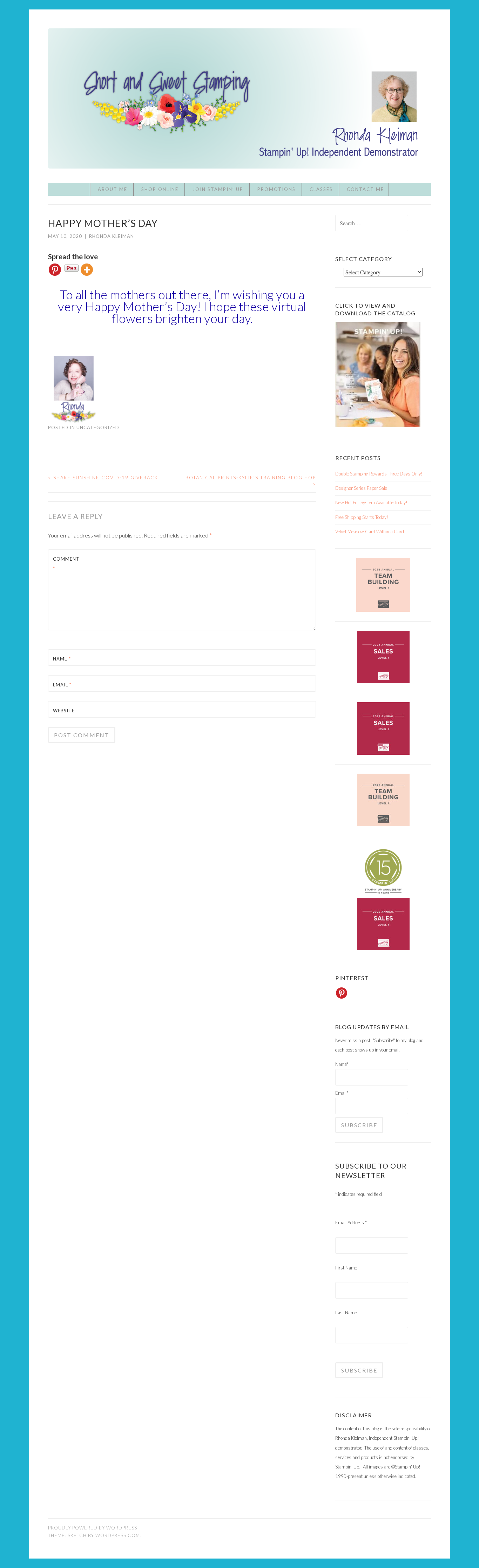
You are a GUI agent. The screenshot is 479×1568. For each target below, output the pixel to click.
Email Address (351, 1222)
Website (64, 710)
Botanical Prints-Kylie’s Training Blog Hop (250, 481)
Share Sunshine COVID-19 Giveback (103, 477)
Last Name (346, 1312)
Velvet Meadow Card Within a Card (369, 531)
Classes (321, 189)
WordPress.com (117, 1535)
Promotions (276, 189)
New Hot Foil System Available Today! (371, 502)
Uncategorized (97, 427)
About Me (112, 189)
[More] (87, 269)
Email (62, 684)
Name (62, 659)
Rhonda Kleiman (111, 236)
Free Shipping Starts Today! (361, 517)
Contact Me (365, 189)
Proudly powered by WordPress (92, 1528)
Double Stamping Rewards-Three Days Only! (379, 474)
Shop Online (159, 189)
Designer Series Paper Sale (361, 488)
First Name (346, 1268)
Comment (66, 563)
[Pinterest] (55, 269)
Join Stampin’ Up (218, 189)
